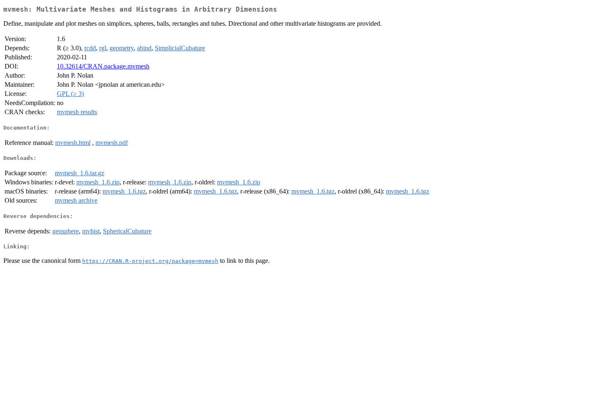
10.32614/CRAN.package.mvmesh (103, 66)
